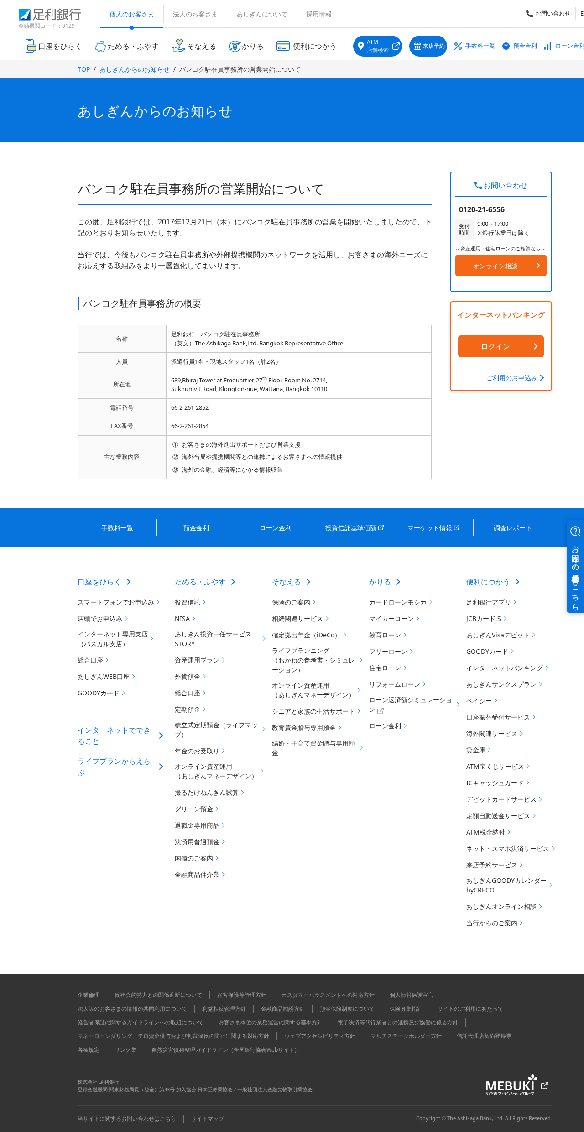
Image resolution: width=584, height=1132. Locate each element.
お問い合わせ (553, 13)
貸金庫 (475, 750)
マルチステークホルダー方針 (406, 1036)
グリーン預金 (194, 808)
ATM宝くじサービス (495, 766)
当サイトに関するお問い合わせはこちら (127, 1118)
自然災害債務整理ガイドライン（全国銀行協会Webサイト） (225, 1050)
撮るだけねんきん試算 (207, 792)
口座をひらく (99, 582)
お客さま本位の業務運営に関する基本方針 (271, 1022)
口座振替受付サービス (498, 717)
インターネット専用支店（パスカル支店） (113, 639)
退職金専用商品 (197, 825)
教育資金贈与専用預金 (304, 727)
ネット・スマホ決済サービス (507, 848)
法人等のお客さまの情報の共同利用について (132, 1008)
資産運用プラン (197, 660)
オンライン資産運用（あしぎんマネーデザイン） (216, 771)
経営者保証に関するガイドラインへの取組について (140, 1022)
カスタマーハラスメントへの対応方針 (328, 995)
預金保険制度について (347, 1008)
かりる (380, 582)
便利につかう (488, 582)
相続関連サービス (297, 618)
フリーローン (388, 651)
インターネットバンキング (504, 667)
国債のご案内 (194, 858)
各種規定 (88, 1050)
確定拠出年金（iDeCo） (306, 635)
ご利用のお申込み (511, 377)
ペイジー (479, 700)
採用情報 (319, 14)
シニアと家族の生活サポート (313, 711)
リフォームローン (394, 684)
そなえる (286, 582)
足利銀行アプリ (488, 602)
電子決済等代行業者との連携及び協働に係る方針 (398, 1022)
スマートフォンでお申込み (116, 602)
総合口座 (90, 660)
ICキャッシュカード (495, 782)
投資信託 (187, 602)
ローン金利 (385, 725)
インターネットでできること (114, 735)
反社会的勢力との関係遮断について (158, 995)
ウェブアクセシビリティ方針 (319, 1036)
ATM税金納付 (485, 832)
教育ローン (385, 635)
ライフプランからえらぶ (114, 766)
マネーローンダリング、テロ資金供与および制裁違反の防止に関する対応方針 (173, 1036)
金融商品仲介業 (197, 874)
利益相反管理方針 (224, 1008)
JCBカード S (483, 618)
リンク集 (125, 1050)
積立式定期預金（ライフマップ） (216, 729)
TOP (84, 69)
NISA (182, 618)
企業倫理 (88, 995)
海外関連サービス (491, 733)
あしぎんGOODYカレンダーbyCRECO (506, 885)
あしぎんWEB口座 (104, 676)
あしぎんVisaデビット (498, 635)
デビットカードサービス (501, 799)
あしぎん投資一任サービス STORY (213, 639)
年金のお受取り (197, 750)
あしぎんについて (261, 14)
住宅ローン (385, 667)
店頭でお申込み (100, 618)
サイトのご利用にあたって (470, 1008)
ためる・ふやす (200, 582)
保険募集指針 (406, 1008)
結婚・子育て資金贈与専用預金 (313, 748)
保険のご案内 (291, 602)
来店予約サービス (491, 865)
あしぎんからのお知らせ (134, 69)
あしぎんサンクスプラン (501, 684)
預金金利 (525, 46)
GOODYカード (99, 693)
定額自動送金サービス (498, 815)
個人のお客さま (132, 14)
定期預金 (187, 709)
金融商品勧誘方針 (283, 1008)
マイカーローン (391, 618)
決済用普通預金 (197, 841)
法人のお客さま (195, 14)
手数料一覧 (480, 46)
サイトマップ (207, 1118)
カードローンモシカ (398, 602)
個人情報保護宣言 (411, 995)
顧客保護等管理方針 (241, 995)
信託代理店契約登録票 (484, 1036)
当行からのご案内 (491, 922)
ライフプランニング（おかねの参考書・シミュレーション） (313, 660)
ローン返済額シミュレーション (410, 704)
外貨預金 (187, 676)
